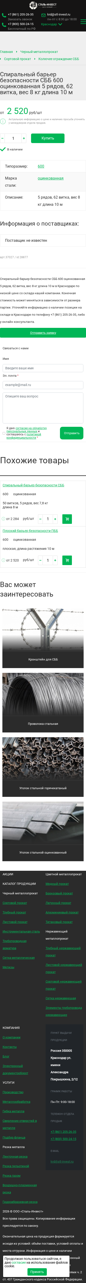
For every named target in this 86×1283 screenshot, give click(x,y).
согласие (19, 1262)
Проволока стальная (43, 724)
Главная (6, 52)
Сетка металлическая (19, 957)
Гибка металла (13, 1111)
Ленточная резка (15, 1156)
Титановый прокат (59, 922)
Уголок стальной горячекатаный (43, 788)
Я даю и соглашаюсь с (26, 433)
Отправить (72, 433)
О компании (12, 1037)
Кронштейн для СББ (43, 659)
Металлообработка (16, 1101)
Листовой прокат (15, 922)
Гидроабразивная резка (20, 1202)
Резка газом (12, 1175)
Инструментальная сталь (21, 931)
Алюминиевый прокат (62, 912)
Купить (48, 138)
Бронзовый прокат (59, 893)
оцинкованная (51, 178)
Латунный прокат (58, 903)
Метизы (8, 967)
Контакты (10, 1047)
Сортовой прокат (17, 59)
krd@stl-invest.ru (58, 14)
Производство (13, 1092)
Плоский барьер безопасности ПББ (30, 531)
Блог (6, 1056)
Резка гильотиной (16, 1166)
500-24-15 (20, 24)
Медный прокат (57, 884)
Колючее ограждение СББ (58, 59)
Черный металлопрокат (39, 52)
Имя (6, 359)
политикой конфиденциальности (23, 436)
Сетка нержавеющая (61, 998)
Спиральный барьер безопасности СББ (33, 485)
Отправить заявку (43, 333)
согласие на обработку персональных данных (26, 430)
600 (41, 166)
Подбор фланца (14, 1137)
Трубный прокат (14, 912)
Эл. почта (11, 375)
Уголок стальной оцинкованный (43, 852)
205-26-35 (20, 14)
